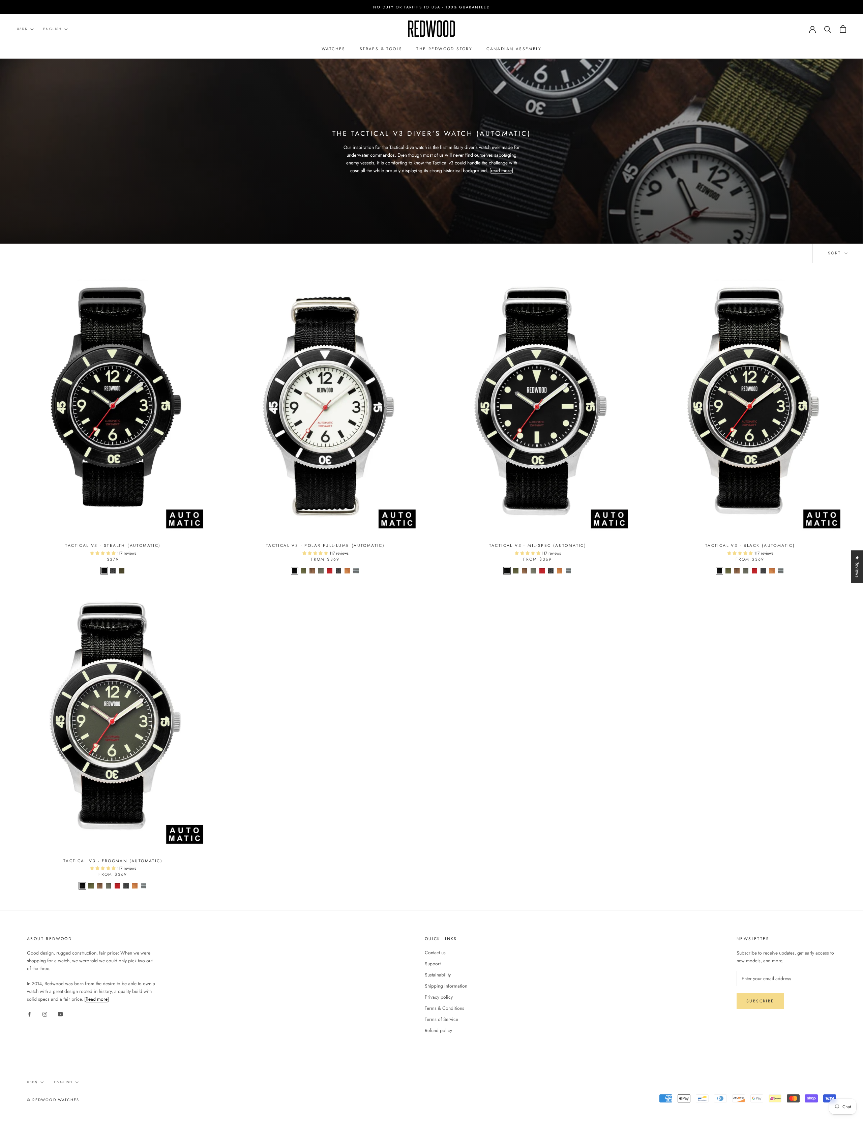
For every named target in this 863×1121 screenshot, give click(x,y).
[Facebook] (29, 1014)
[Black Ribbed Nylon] (104, 570)
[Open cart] (843, 29)
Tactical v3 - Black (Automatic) (750, 545)
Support (433, 963)
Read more (97, 999)
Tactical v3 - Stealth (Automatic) (112, 545)
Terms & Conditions (444, 1008)
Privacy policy (439, 997)
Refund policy (438, 1030)
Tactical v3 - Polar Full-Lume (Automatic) (325, 545)
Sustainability (438, 974)
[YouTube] (60, 1014)
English (52, 28)
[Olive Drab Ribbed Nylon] (303, 570)
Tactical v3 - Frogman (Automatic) (112, 861)
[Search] (827, 28)
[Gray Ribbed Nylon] (321, 570)
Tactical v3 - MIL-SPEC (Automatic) (538, 545)
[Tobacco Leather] (347, 570)
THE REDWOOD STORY (444, 49)
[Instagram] (44, 1014)
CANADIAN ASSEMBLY (513, 49)
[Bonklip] (356, 570)
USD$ (22, 28)
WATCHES (334, 49)
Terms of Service (441, 1019)
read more (501, 170)
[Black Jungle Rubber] (113, 570)
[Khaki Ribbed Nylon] (312, 570)
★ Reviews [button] (857, 567)
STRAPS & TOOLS (381, 49)
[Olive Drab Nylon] (121, 570)
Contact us (435, 952)
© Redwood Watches (53, 1099)
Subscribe (760, 1001)
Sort (835, 253)
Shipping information (446, 986)
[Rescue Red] (329, 570)
